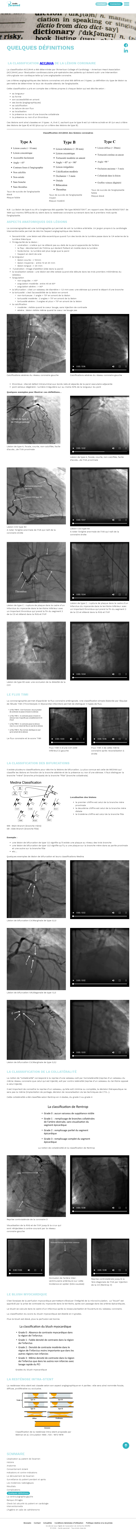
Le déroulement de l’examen (20, 1476)
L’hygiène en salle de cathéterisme (23, 1510)
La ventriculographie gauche (20, 1496)
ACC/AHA (47, 63)
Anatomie (11, 1466)
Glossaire (27, 1523)
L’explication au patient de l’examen (23, 1459)
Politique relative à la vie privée (99, 1523)
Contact (37, 1523)
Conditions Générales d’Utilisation (69, 1523)
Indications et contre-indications (22, 1472)
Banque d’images (15, 1500)
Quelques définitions (18, 1493)
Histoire (10, 1462)
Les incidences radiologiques (20, 1483)
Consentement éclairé (17, 1469)
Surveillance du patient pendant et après (26, 1479)
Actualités (47, 1523)
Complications (13, 1490)
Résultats (11, 1486)
